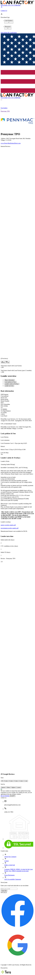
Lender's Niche (5, 461)
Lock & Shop (4, 452)
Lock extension (5, 440)
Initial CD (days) (5, 552)
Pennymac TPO (5, 111)
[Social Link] (17, 927)
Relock (3, 446)
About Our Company (10, 856)
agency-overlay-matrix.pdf (8, 525)
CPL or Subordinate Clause (8, 423)
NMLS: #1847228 (9, 865)
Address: (3, 138)
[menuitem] (8, 22)
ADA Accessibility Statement (12, 879)
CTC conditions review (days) (9, 546)
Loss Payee (4, 416)
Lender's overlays (6, 522)
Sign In (3, 32)
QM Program (4, 394)
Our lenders (4, 108)
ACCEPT (12, 796)
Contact (6, 861)
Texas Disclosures (9, 875)
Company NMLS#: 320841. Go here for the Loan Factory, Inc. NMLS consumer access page (18, 870)
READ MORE (5, 796)
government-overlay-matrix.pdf (9, 528)
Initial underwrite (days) (7, 540)
